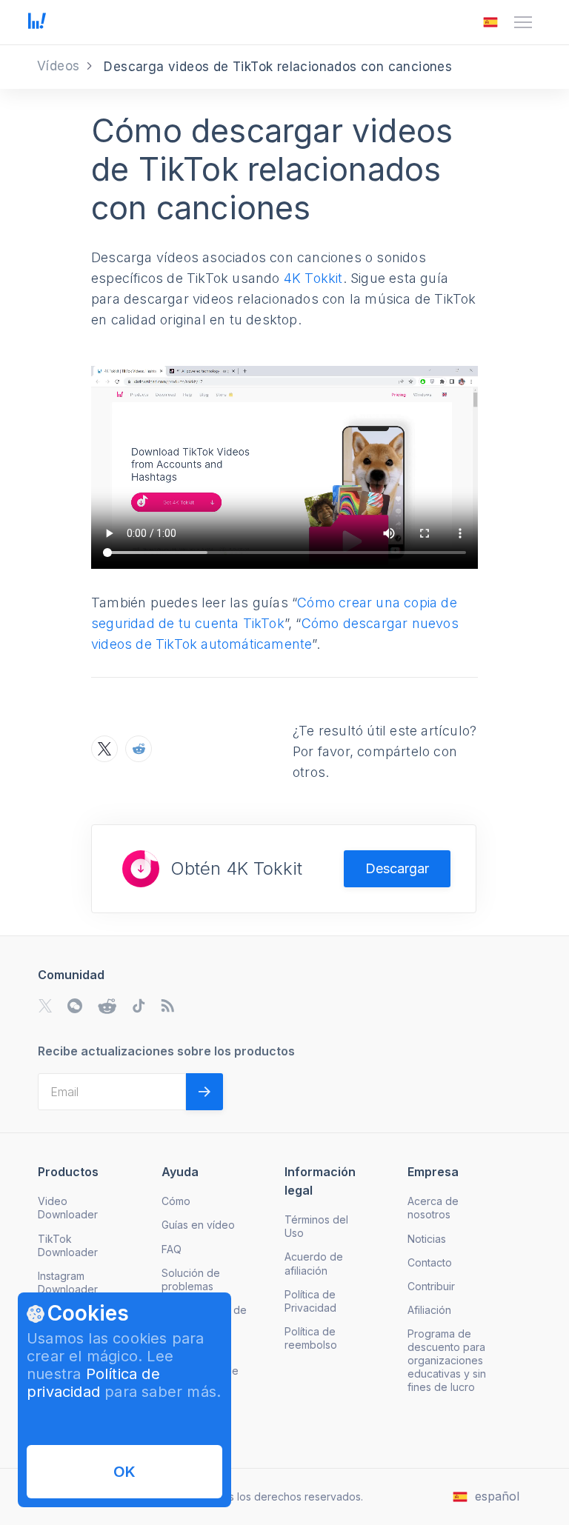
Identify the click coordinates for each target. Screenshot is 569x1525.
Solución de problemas (191, 1279)
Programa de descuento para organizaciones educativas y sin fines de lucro (446, 1360)
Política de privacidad (93, 1383)
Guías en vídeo (198, 1224)
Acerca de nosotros (433, 1208)
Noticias (426, 1238)
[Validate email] (204, 1091)
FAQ (172, 1249)
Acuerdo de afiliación (313, 1263)
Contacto (429, 1262)
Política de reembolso (310, 1338)
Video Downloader (68, 1208)
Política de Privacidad (310, 1301)
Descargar (397, 868)
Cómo (176, 1201)
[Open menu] (523, 22)
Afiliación (429, 1310)
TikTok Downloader (68, 1245)
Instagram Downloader (68, 1282)
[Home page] (37, 24)
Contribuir (431, 1286)
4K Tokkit (313, 278)
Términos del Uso (316, 1226)
